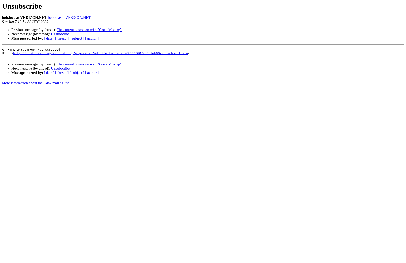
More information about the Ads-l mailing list (35, 83)
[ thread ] (62, 38)
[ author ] (92, 38)
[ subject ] (77, 38)
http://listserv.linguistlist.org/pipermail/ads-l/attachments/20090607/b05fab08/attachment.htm (100, 53)
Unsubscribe (60, 34)
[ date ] (49, 38)
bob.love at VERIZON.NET (69, 18)
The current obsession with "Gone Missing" (89, 30)
